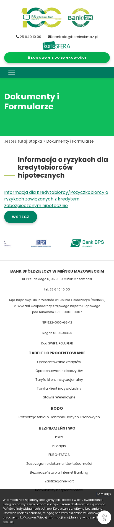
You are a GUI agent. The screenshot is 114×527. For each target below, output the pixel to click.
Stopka (35, 141)
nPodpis (59, 446)
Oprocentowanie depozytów (59, 370)
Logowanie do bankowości (58, 57)
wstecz (20, 216)
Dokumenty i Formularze (70, 141)
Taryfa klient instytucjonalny (59, 379)
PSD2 (59, 437)
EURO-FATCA (59, 454)
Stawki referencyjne (59, 397)
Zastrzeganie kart (59, 481)
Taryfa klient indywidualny (59, 388)
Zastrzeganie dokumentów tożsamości (59, 463)
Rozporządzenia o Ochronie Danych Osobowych (59, 417)
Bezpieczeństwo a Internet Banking (59, 472)
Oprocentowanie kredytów (59, 362)
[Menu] (11, 72)
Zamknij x (104, 494)
